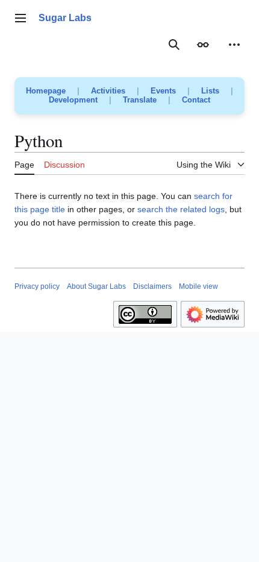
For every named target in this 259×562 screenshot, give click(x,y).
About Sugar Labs (96, 286)
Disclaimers (152, 286)
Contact (196, 99)
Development (73, 99)
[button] (20, 18)
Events (163, 90)
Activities (108, 90)
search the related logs (181, 209)
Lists (210, 90)
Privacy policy (37, 286)
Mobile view (198, 286)
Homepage (46, 90)
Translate (140, 99)
